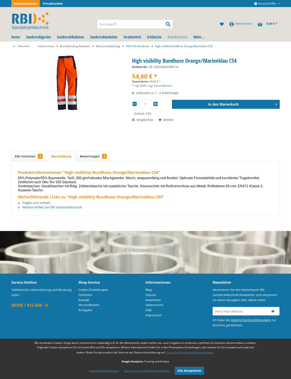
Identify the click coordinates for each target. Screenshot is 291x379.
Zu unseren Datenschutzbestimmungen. (189, 352)
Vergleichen (144, 120)
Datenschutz (154, 305)
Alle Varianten (28, 156)
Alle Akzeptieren (189, 371)
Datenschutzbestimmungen (251, 320)
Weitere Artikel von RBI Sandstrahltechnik (52, 207)
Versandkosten (88, 305)
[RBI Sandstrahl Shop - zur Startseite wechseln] (51, 19)
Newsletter (153, 300)
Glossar (151, 295)
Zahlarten (85, 295)
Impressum (154, 315)
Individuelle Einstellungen (104, 371)
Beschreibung (61, 156)
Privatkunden (53, 3)
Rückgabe (85, 310)
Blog (149, 290)
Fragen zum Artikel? (36, 203)
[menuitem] (135, 24)
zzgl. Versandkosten (160, 85)
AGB (148, 310)
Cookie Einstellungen (93, 290)
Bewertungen (92, 156)
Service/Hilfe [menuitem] (267, 3)
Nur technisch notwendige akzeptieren (147, 371)
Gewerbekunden (25, 3)
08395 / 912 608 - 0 (29, 305)
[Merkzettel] (222, 24)
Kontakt (83, 300)
